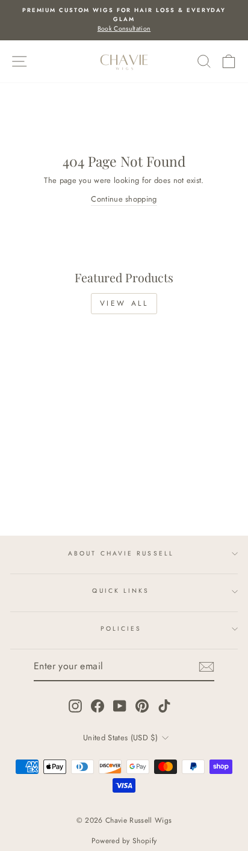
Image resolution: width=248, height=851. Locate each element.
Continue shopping (124, 199)
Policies (121, 628)
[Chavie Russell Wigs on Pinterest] (142, 706)
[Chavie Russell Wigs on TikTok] (164, 706)
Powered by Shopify (124, 840)
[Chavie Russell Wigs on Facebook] (97, 706)
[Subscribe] (206, 667)
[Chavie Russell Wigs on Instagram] (75, 706)
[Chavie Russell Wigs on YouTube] (119, 706)
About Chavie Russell (121, 553)
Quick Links (120, 590)
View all (124, 303)
